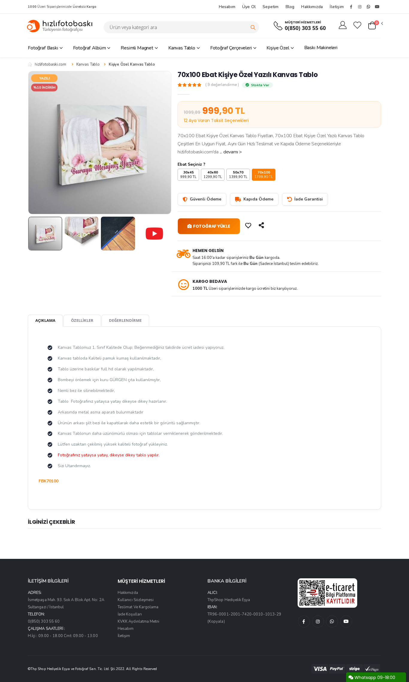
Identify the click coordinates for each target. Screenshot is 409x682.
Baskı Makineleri (320, 47)
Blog (290, 7)
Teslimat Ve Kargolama (138, 607)
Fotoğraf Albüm (89, 48)
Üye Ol (249, 7)
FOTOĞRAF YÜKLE (211, 226)
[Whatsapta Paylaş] (262, 225)
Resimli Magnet (137, 48)
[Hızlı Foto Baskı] (62, 26)
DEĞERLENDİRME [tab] (125, 320)
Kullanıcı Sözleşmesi (136, 600)
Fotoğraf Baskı (43, 48)
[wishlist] (357, 25)
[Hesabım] (343, 25)
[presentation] (37, 142)
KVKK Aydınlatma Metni (138, 621)
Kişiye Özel (277, 48)
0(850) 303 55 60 (305, 28)
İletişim (337, 7)
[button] (375, 25)
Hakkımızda (312, 7)
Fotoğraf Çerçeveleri (231, 48)
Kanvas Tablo (181, 48)
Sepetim (270, 7)
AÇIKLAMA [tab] (45, 320)
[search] (253, 27)
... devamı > (231, 152)
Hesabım (227, 7)
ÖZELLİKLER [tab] (82, 320)
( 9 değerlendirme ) (222, 85)
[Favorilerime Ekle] (249, 225)
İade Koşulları (130, 614)
